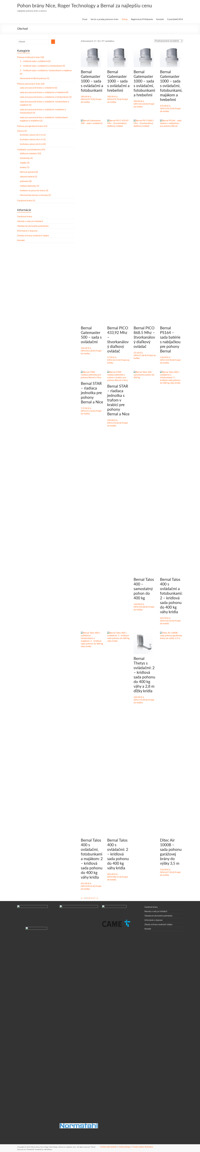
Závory (22, 131)
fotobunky (26, 158)
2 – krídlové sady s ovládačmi (35, 61)
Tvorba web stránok (108, 1147)
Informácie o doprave (27, 231)
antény (24, 167)
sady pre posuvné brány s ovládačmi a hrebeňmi (44, 92)
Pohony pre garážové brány (32, 126)
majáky (24, 163)
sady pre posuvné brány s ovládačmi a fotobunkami (45, 97)
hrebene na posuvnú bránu (34, 190)
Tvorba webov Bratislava (142, 1147)
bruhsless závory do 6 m (33, 139)
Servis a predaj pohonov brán (104, 19)
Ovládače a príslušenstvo (31, 149)
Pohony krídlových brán (30, 57)
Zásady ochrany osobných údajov (33, 235)
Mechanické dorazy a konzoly (35, 195)
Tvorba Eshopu (124, 1147)
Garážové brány (26, 201)
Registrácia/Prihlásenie (142, 19)
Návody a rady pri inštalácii (30, 221)
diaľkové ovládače (30, 153)
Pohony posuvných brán (30, 84)
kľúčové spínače (29, 172)
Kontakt (160, 19)
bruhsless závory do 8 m (33, 144)
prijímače (25, 181)
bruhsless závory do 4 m (33, 135)
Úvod (84, 19)
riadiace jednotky (29, 186)
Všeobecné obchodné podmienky (33, 226)
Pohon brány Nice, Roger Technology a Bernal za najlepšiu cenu (84, 5)
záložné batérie (28, 177)
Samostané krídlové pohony (34, 78)
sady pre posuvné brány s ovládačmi (38, 88)
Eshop (125, 19)
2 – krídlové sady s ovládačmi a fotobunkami (42, 66)
